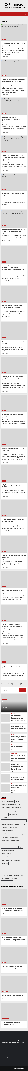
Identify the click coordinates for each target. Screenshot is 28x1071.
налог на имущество (7, 881)
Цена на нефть (5, 878)
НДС (25, 843)
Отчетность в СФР (15, 860)
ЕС (6, 814)
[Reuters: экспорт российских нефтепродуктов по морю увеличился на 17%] (5, 718)
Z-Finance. (14, 4)
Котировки (4, 827)
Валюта (20, 804)
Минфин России (6, 843)
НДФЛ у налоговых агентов (8, 850)
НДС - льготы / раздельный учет (10, 847)
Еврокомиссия (5, 817)
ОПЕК (7, 860)
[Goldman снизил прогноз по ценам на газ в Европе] (14, 438)
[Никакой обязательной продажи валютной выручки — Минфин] (14, 294)
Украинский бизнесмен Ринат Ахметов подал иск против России (18, 728)
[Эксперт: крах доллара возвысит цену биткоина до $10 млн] (14, 1012)
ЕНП (3, 814)
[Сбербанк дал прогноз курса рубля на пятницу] (14, 474)
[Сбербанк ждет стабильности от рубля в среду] (14, 331)
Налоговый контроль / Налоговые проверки (13, 856)
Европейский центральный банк (10, 820)
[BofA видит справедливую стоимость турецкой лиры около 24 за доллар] (14, 365)
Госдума (10, 811)
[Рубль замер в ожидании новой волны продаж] (14, 182)
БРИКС (3, 801)
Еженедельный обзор (7, 824)
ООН (3, 860)
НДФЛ (21, 847)
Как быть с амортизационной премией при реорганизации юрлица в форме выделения (13, 910)
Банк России (10, 801)
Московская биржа (17, 843)
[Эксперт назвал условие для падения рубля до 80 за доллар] (14, 508)
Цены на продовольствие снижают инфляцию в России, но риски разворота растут (13, 968)
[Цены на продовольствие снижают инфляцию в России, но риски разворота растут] (14, 955)
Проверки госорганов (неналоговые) (11, 866)
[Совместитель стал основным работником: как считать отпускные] (5, 778)
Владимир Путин (6, 807)
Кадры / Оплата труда (20, 824)
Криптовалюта (13, 827)
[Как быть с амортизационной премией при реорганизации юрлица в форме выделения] (14, 898)
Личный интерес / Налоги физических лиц (12, 834)
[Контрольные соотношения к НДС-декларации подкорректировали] (5, 767)
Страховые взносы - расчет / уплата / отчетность (11, 871)
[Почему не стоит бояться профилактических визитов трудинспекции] (5, 757)
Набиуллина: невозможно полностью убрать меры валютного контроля (18, 737)
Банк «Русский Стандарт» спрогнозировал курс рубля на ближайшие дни (11, 119)
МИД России (5, 837)
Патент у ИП (5, 863)
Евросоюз (23, 820)
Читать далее (5, 56)
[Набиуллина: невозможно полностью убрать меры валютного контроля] (5, 738)
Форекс (23, 875)
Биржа (4, 39)
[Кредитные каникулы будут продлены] (5, 747)
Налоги (4, 904)
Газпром (4, 811)
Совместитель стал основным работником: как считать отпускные (17, 777)
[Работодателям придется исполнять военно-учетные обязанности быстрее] (5, 788)
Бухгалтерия (14, 744)
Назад (2, 683)
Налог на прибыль (6, 853)
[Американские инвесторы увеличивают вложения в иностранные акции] (14, 68)
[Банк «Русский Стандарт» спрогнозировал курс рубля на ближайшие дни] (14, 106)
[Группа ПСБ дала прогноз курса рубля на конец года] (14, 544)
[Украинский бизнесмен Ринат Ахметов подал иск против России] (5, 728)
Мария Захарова (14, 837)
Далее (25, 683)
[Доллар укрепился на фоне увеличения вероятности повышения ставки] (14, 218)
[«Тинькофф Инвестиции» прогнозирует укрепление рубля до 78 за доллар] (14, 32)
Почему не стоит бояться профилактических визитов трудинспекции (18, 756)
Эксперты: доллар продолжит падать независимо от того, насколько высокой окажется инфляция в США (13, 939)
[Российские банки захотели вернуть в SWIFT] (14, 984)
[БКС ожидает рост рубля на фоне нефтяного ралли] (14, 579)
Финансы (5, 699)
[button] (2, 14)
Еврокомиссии (13, 814)
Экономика (14, 878)
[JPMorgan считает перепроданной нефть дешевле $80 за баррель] (14, 403)
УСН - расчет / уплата (7, 875)
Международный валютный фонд (10, 840)
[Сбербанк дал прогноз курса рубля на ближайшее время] (14, 655)
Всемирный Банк (16, 807)
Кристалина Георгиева (7, 830)
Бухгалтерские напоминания (9, 804)
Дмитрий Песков (19, 811)
